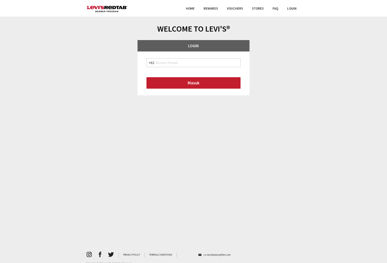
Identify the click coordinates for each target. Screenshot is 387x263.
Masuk (193, 83)
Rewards (211, 8)
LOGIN (292, 8)
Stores (258, 8)
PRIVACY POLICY (131, 254)
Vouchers (235, 8)
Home (190, 8)
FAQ (275, 8)
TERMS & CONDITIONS (160, 254)
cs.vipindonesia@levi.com (217, 254)
